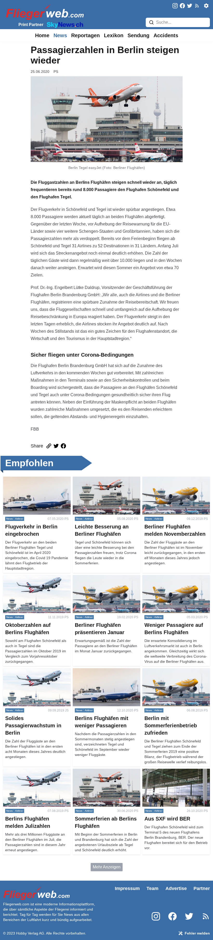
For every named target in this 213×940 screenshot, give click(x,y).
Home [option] (42, 35)
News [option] (60, 35)
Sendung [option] (138, 35)
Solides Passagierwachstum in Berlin (31, 674)
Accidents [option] (166, 35)
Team (152, 888)
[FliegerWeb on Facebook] (182, 6)
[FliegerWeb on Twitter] (189, 6)
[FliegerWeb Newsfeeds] (197, 5)
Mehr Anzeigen (107, 867)
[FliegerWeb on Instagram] (175, 6)
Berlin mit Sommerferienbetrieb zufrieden (170, 674)
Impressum (127, 888)
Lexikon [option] (113, 35)
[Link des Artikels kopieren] (48, 446)
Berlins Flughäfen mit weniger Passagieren (100, 674)
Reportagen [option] (85, 35)
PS (56, 72)
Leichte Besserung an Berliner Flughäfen (101, 482)
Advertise (176, 888)
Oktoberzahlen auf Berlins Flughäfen (37, 578)
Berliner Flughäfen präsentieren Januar (102, 581)
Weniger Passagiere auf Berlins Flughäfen (171, 581)
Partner (202, 888)
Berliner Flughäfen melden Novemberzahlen (166, 482)
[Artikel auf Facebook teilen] (63, 446)
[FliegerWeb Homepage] (43, 12)
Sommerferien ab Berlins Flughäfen (105, 771)
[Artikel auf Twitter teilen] (56, 446)
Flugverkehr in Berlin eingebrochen (35, 479)
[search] (151, 22)
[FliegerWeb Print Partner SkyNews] (63, 24)
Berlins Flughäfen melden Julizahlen (37, 771)
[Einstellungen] (206, 5)
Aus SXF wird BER (160, 771)
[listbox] (42, 35)
